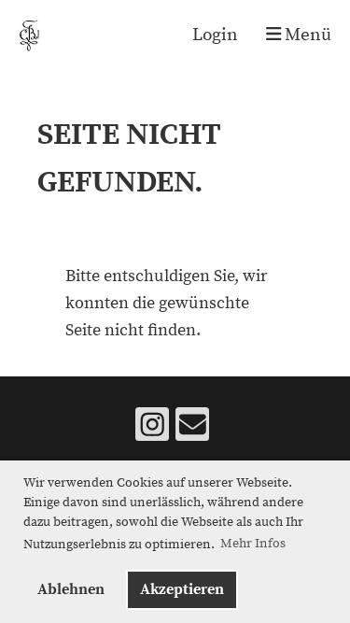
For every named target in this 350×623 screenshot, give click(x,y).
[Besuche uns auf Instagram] (152, 431)
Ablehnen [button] (71, 589)
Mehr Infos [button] (253, 543)
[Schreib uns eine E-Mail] (192, 431)
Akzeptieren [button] (182, 589)
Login (215, 35)
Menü (306, 35)
